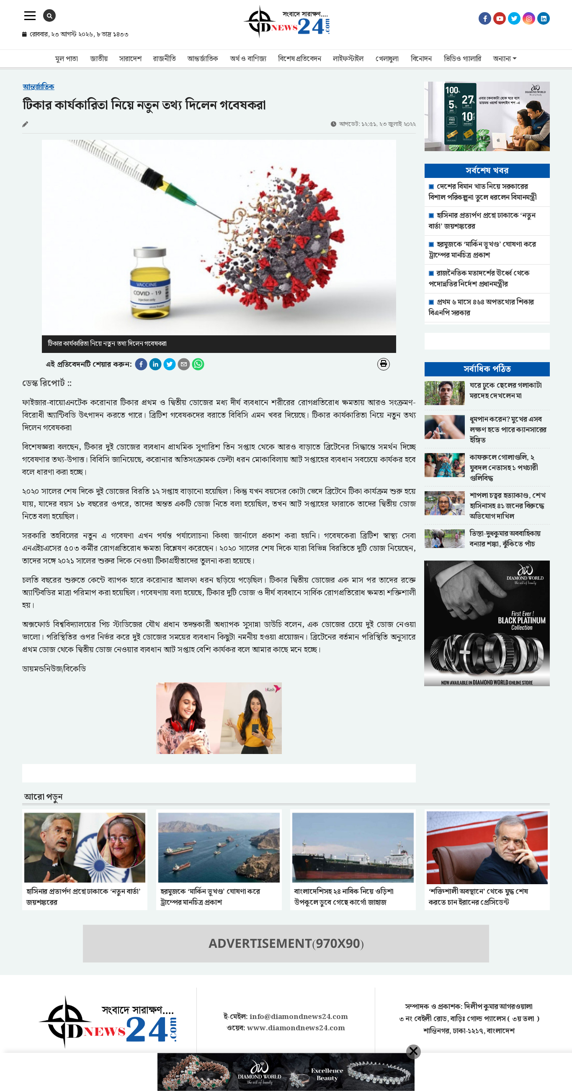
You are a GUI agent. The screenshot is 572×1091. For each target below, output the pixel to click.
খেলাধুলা (387, 59)
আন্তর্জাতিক (203, 59)
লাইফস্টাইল (348, 59)
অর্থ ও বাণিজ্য (248, 59)
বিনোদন (421, 59)
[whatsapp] (198, 364)
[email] (184, 364)
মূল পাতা (66, 59)
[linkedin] (155, 364)
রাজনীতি (164, 59)
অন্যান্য (501, 59)
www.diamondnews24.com (296, 1028)
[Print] (383, 364)
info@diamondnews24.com (299, 1017)
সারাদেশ (130, 59)
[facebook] (141, 364)
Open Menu (30, 16)
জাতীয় (98, 59)
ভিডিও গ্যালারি (463, 59)
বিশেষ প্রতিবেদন (299, 59)
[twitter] (169, 364)
